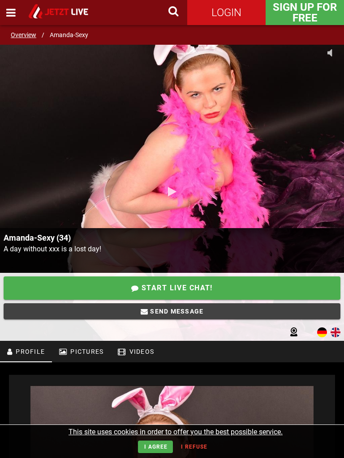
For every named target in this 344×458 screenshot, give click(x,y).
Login (226, 12)
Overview (23, 34)
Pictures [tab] (86, 351)
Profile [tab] (29, 351)
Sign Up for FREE (305, 12)
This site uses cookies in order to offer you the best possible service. (176, 432)
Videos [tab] (140, 351)
